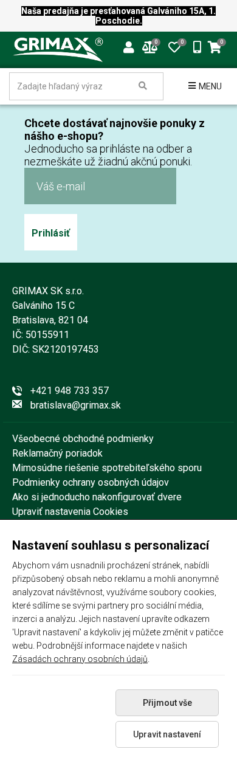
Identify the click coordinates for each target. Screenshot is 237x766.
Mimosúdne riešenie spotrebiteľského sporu (107, 468)
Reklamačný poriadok (57, 453)
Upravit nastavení (167, 734)
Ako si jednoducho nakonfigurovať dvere (97, 497)
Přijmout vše (167, 703)
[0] (174, 46)
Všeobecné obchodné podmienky (83, 438)
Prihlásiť (51, 233)
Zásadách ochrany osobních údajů (80, 659)
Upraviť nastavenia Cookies (70, 511)
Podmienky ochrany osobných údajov (90, 482)
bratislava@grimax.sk (75, 405)
